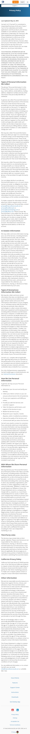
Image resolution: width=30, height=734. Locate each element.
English (15, 5)
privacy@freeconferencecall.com (11, 206)
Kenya (14, 732)
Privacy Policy (15, 714)
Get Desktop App (15, 702)
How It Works (15, 678)
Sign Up (15, 2)
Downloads (15, 697)
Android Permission (10, 374)
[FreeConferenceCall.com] (2, 2)
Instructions (15, 692)
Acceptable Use (15, 721)
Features (15, 683)
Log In (22, 2)
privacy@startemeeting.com (9, 210)
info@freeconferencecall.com (10, 669)
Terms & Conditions (15, 725)
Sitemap (15, 718)
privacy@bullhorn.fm (7, 211)
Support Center (15, 687)
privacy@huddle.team (7, 208)
